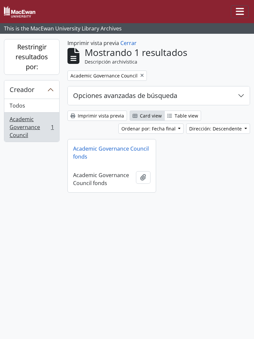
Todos (17, 105)
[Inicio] (22, 11)
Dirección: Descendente (216, 128)
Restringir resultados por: (32, 56)
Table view (185, 116)
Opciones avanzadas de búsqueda (125, 95)
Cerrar (128, 43)
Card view (150, 116)
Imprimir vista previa (100, 116)
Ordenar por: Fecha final (149, 128)
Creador (22, 89)
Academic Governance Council (31, 127)
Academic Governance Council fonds (111, 152)
